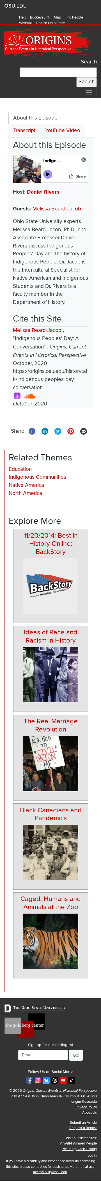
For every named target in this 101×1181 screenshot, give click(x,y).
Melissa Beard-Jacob (57, 209)
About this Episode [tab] (35, 118)
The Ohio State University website (15, 6)
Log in (92, 1156)
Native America (26, 485)
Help (22, 17)
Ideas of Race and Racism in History (50, 636)
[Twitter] (57, 431)
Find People (74, 17)
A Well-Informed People (78, 1143)
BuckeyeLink (40, 17)
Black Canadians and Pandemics (51, 814)
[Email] (83, 431)
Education (20, 469)
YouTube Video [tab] (62, 130)
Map (57, 17)
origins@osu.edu (84, 1101)
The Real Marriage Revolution (51, 725)
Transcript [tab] (24, 130)
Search (89, 62)
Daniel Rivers (43, 192)
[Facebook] (32, 431)
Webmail (26, 23)
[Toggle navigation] (89, 92)
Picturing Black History (79, 1149)
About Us (89, 1112)
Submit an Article (83, 1122)
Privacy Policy (86, 1107)
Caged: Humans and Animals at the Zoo (50, 903)
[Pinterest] (70, 431)
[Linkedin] (44, 431)
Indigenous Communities (37, 477)
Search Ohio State (50, 23)
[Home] (48, 42)
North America (25, 493)
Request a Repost (83, 1128)
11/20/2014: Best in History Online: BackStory (51, 543)
